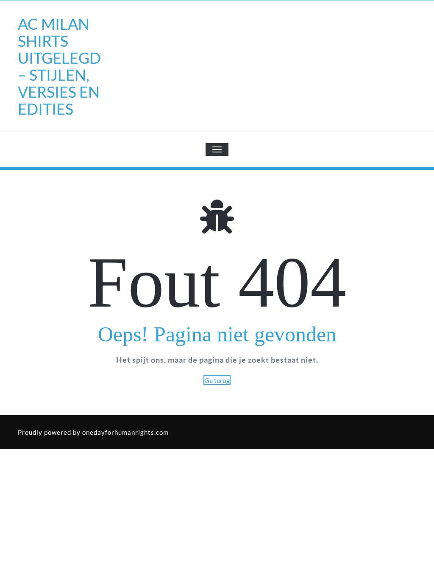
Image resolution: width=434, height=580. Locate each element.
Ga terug (217, 380)
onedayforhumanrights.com (125, 432)
